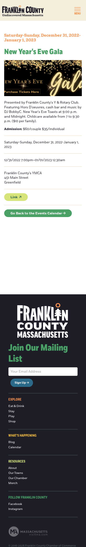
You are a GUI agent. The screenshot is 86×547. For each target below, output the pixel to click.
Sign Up (20, 383)
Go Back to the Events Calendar (36, 213)
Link (14, 197)
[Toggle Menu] (77, 9)
